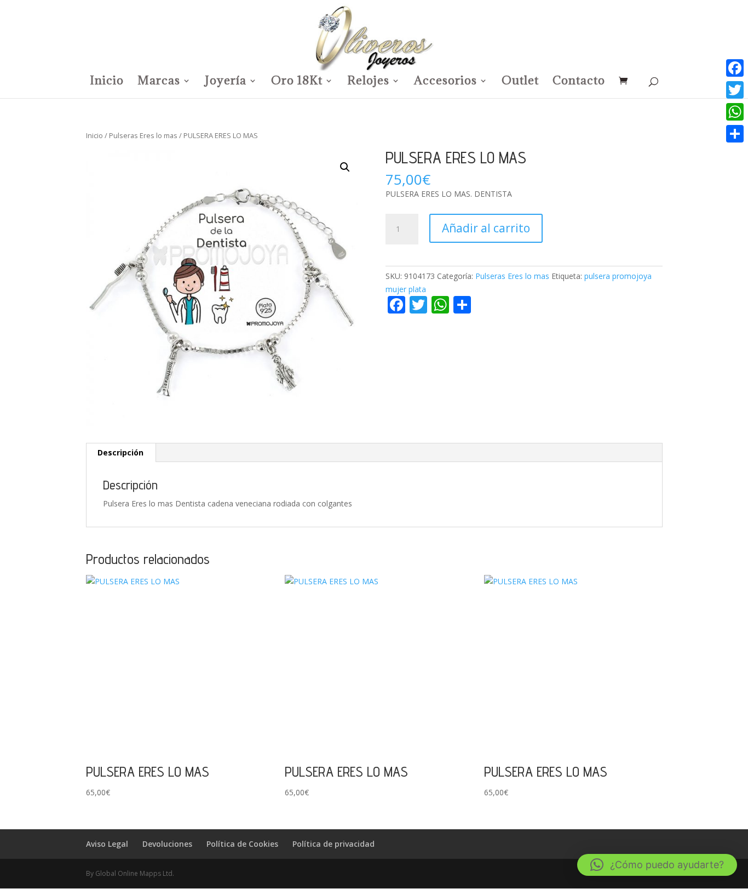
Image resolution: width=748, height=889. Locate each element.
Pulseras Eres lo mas (143, 135)
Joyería (225, 82)
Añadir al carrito (486, 228)
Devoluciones (167, 844)
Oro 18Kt (297, 82)
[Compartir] (735, 134)
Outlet (520, 82)
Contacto (579, 82)
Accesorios (445, 82)
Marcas (158, 82)
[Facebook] (735, 68)
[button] (345, 167)
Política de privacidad (333, 844)
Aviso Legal (107, 844)
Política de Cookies (242, 844)
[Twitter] (735, 90)
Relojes (368, 82)
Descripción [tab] (120, 452)
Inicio (107, 82)
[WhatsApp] (735, 112)
